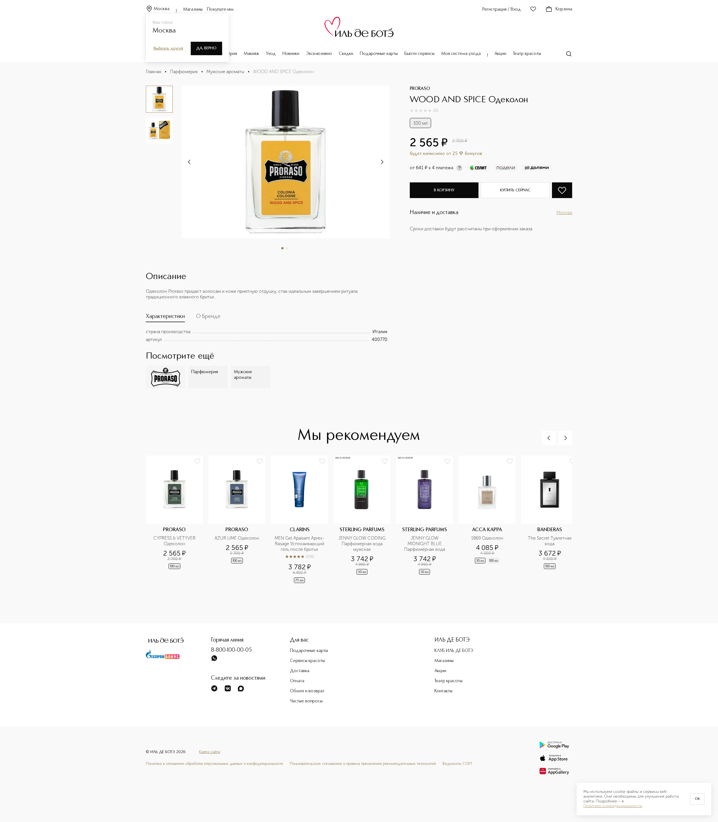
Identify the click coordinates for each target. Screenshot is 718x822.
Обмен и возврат (307, 691)
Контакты (443, 691)
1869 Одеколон (487, 538)
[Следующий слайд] (189, 162)
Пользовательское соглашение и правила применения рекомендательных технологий (363, 764)
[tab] (165, 317)
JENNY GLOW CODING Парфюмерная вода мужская (362, 543)
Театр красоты (527, 54)
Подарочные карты (379, 54)
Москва (161, 9)
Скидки (346, 54)
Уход (271, 54)
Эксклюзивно (319, 54)
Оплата (297, 681)
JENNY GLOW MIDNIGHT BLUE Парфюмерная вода (424, 543)
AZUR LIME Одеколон (237, 538)
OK (697, 799)
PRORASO (420, 89)
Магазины (192, 9)
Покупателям (220, 9)
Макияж (251, 54)
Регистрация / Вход (501, 9)
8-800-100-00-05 (231, 650)
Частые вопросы (306, 701)
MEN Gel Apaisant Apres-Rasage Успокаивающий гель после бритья (300, 543)
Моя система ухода (461, 54)
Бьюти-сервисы (419, 54)
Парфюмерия (184, 71)
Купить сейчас (515, 190)
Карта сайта (209, 752)
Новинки (290, 54)
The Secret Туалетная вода (550, 540)
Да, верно (206, 48)
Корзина (564, 9)
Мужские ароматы (225, 71)
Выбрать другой (168, 48)
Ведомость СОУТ (457, 764)
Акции (500, 54)
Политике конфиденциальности (612, 806)
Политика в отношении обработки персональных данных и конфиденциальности (214, 764)
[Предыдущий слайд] (549, 438)
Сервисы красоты (307, 661)
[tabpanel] (266, 335)
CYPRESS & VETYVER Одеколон (175, 540)
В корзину (444, 190)
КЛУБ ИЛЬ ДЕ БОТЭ (453, 651)
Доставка (299, 671)
